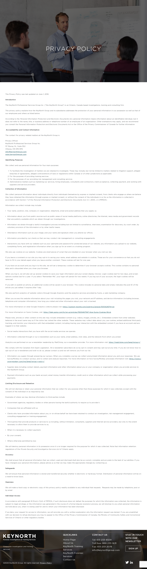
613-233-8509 (104, 540)
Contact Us (69, 560)
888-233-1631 (109, 543)
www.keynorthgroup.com (15, 154)
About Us (68, 543)
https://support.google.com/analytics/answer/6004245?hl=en (88, 307)
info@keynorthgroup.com (15, 152)
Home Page (69, 540)
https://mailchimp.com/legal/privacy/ (124, 342)
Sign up (133, 549)
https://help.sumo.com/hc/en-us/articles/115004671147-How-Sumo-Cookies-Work (77, 312)
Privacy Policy (46, 563)
